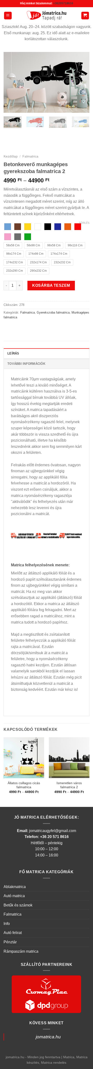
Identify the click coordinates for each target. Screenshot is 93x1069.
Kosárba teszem (51, 285)
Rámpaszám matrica (21, 951)
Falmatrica (30, 156)
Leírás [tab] (13, 353)
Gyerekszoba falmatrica (53, 312)
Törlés (84, 222)
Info (7, 924)
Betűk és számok (18, 905)
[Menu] (8, 16)
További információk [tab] (26, 364)
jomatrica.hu (48, 1036)
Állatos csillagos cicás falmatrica (24, 785)
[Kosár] (85, 16)
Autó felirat (13, 933)
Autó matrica (14, 896)
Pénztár (10, 942)
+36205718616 (63, 3)
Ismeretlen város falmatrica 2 (69, 785)
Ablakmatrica (15, 887)
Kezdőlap (11, 156)
